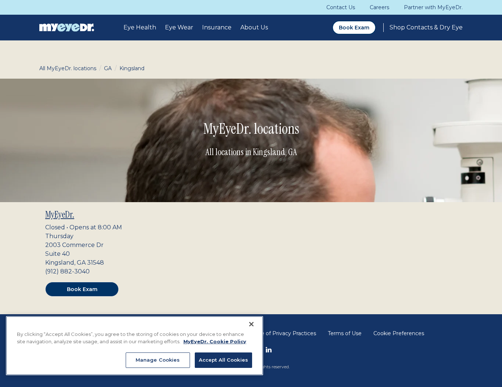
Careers (379, 7)
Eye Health (139, 27)
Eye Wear (179, 27)
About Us (254, 27)
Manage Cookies (158, 360)
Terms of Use (345, 333)
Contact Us (340, 7)
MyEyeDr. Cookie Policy (214, 341)
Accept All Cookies (223, 360)
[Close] (251, 324)
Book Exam (354, 27)
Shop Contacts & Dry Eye (426, 27)
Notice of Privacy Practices (281, 333)
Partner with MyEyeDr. (433, 7)
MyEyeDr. (59, 214)
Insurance (217, 27)
